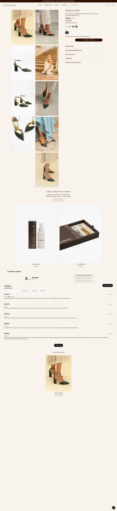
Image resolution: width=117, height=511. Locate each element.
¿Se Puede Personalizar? (73, 50)
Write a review (107, 285)
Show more (58, 345)
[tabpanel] (58, 318)
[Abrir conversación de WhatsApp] (113, 507)
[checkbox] (42, 291)
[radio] (66, 26)
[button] (40, 5)
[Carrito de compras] (112, 5)
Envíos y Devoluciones (73, 62)
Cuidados (68, 58)
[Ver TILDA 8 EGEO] (47, 170)
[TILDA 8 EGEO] (59, 373)
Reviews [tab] (8, 286)
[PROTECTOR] (36, 233)
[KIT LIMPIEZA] (81, 233)
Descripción (69, 46)
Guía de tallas (70, 54)
